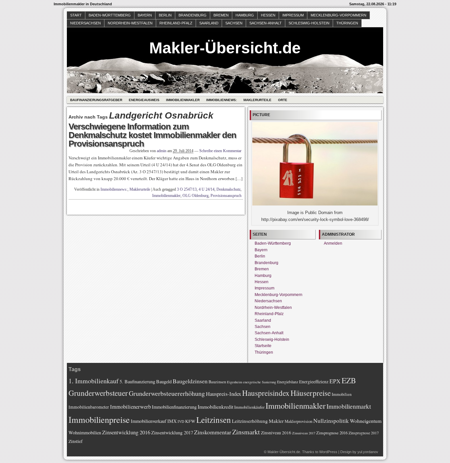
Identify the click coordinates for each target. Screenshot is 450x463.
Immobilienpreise (99, 419)
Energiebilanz (287, 381)
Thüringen (347, 23)
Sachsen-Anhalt (265, 23)
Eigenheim (234, 382)
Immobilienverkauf (148, 421)
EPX (335, 381)
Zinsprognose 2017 (364, 432)
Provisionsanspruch (226, 195)
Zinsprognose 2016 (332, 433)
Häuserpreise (311, 393)
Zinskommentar (212, 432)
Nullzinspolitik (331, 420)
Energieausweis (144, 100)
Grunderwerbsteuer (98, 393)
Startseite (263, 345)
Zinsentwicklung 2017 (172, 432)
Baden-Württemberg (110, 15)
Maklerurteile (257, 100)
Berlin (165, 15)
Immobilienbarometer (89, 407)
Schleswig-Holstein (309, 23)
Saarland (208, 23)
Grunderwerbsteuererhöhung (167, 393)
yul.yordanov (367, 452)
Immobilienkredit (215, 406)
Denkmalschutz (228, 189)
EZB (349, 380)
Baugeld (164, 381)
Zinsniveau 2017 (303, 433)
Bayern (145, 15)
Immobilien (342, 394)
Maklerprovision (298, 421)
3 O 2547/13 (187, 189)
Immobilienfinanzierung (174, 407)
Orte (282, 100)
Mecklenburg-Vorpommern (338, 15)
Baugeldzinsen (190, 381)
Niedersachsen (85, 23)
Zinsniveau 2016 (276, 433)
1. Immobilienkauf (94, 380)
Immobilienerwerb (130, 406)
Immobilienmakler (183, 100)
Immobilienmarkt (348, 406)
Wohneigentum (365, 420)
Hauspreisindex (266, 393)
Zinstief (76, 441)
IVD (181, 421)
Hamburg (245, 15)
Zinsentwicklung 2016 (126, 432)
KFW (190, 421)
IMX (172, 421)
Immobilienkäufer (249, 407)
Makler (276, 421)
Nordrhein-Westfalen (130, 23)
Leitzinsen (213, 419)
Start (76, 15)
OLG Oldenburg (196, 195)
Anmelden (333, 243)
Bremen (221, 15)
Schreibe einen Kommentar (220, 151)
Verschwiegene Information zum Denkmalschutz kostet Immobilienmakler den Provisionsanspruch (152, 135)
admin (161, 151)
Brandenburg (193, 15)
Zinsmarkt (246, 431)
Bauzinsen (217, 382)
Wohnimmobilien (85, 432)
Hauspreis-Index (223, 393)
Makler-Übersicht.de (225, 48)
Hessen (268, 15)
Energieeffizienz (313, 382)
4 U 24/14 (206, 189)
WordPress (328, 452)
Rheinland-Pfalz (175, 23)
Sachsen (233, 23)
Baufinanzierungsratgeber (96, 100)
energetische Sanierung (259, 382)
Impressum (293, 15)
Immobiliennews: (221, 100)
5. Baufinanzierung (137, 381)
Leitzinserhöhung (250, 421)
